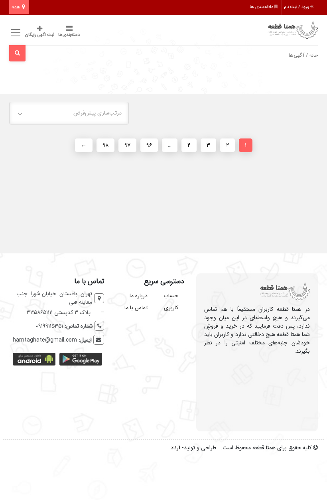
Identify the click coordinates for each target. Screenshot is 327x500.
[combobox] (69, 113)
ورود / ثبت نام (297, 7)
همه (17, 7)
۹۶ (149, 145)
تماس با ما (136, 307)
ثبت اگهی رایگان (39, 35)
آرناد (175, 447)
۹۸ (105, 145)
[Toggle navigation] (14, 33)
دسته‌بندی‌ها (69, 35)
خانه (313, 55)
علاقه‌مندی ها (262, 7)
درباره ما (139, 295)
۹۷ (127, 145)
